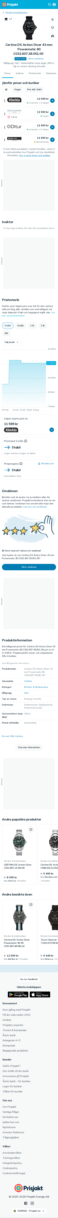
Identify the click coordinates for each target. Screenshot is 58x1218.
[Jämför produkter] (52, 36)
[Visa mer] (4, 100)
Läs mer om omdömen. (35, 506)
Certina (28, 681)
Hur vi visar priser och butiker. (35, 155)
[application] (29, 380)
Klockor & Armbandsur (17, 12)
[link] (19, 854)
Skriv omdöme (36, 58)
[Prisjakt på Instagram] (32, 1203)
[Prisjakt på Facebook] (26, 1203)
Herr (26, 692)
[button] (8, 19)
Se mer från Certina (12, 736)
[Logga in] (54, 4)
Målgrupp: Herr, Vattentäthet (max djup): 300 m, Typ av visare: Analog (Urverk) (29, 65)
